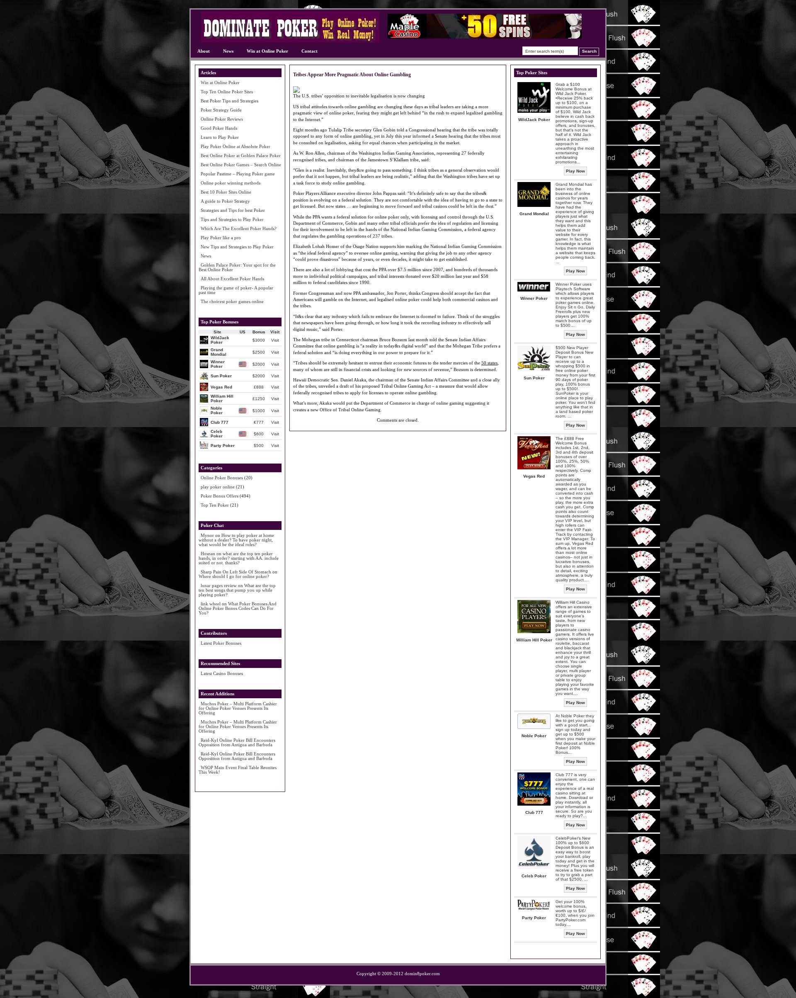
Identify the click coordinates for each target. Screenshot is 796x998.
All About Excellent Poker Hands (232, 278)
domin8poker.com (422, 973)
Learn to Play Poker (220, 137)
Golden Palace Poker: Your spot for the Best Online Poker (237, 267)
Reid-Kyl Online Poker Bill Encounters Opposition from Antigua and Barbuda (237, 742)
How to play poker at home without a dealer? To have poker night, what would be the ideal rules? (236, 540)
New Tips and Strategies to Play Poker (237, 246)
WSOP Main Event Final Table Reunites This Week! (238, 770)
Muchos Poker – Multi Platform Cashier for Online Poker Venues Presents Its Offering (238, 708)
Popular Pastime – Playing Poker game (238, 173)
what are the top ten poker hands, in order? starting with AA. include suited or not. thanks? (239, 558)
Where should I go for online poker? (234, 576)
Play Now (575, 171)
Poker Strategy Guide (221, 109)
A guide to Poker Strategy (225, 201)
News (228, 51)
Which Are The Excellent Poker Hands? (239, 228)
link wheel (211, 603)
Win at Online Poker (267, 51)
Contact (309, 51)
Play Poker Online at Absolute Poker (235, 146)
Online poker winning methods (230, 182)
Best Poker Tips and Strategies (229, 100)
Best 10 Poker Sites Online (226, 191)
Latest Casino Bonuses (222, 673)
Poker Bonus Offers (219, 495)
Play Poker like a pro (221, 237)
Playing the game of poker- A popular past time (236, 290)
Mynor (207, 535)
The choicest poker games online (232, 301)
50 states (489, 362)
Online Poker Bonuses (222, 477)
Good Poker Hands (219, 128)
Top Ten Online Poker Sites (227, 91)
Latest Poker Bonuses (221, 643)
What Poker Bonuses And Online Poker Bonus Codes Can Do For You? (238, 608)
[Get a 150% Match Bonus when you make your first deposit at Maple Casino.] (485, 37)
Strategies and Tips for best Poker (233, 210)
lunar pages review (219, 585)
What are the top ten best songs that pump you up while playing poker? (237, 590)
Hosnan (208, 553)
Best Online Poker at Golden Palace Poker (241, 155)
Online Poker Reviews (222, 119)
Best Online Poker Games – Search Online (241, 164)
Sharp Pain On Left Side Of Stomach (236, 571)
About (203, 51)
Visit (275, 340)
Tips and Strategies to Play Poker (232, 219)
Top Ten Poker (215, 505)
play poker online (218, 486)
